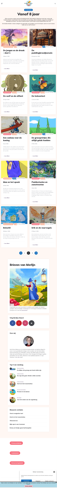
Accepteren (26, 481)
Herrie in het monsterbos (24, 383)
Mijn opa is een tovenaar (17, 424)
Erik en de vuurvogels (42, 228)
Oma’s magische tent (16, 413)
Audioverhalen (7, 92)
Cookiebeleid (14, 453)
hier (19, 357)
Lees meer (7, 68)
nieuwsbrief (24, 310)
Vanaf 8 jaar (16, 178)
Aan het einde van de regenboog (27, 399)
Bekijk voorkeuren (49, 481)
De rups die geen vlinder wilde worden (29, 375)
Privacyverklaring (16, 443)
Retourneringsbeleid (17, 463)
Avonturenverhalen (8, 46)
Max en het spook (11, 182)
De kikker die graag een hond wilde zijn (29, 370)
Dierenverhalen (15, 92)
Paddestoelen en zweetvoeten (39, 183)
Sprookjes (14, 134)
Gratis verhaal (28, 486)
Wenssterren (14, 420)
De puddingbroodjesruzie (42, 51)
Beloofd (7, 228)
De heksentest (38, 96)
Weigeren (38, 481)
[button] (54, 472)
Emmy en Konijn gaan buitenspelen (20, 428)
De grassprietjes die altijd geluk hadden (41, 139)
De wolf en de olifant (13, 96)
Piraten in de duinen (23, 391)
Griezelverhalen (7, 178)
